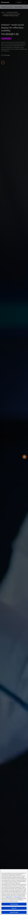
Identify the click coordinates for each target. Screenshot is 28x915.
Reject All (14, 908)
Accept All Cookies (14, 912)
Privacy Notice (17, 897)
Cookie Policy (8, 897)
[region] (14, 892)
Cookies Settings (14, 904)
